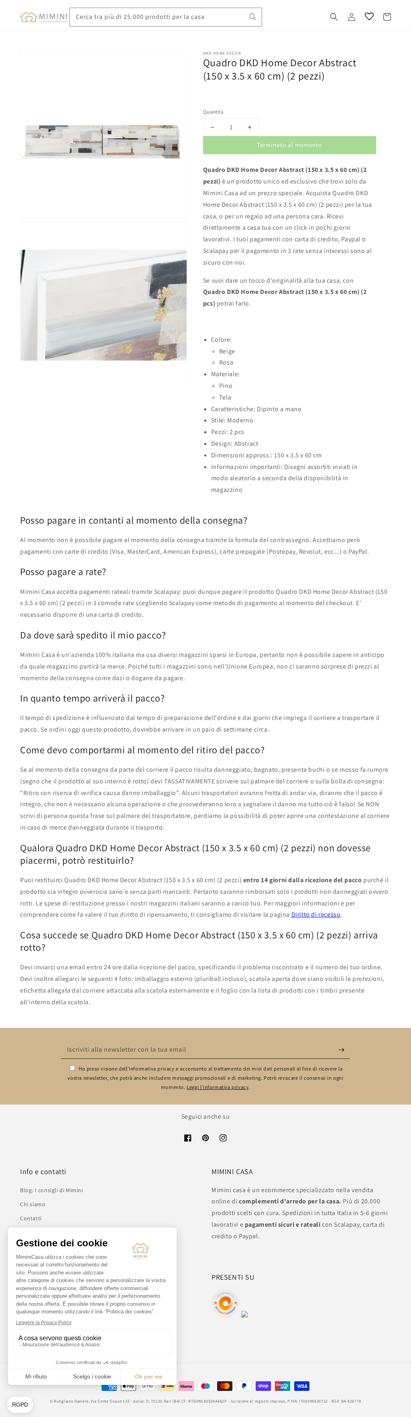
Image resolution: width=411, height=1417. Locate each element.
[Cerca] (253, 17)
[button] (334, 17)
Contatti (31, 1218)
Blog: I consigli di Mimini (51, 1190)
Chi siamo (32, 1204)
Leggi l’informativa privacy (217, 1087)
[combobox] (166, 17)
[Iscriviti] (341, 1049)
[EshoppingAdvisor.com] (226, 1315)
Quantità (213, 111)
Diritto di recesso (316, 914)
